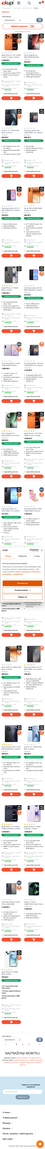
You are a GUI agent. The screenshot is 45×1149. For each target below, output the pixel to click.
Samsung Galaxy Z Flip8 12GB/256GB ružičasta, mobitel (32, 510)
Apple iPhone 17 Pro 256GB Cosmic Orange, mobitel (11, 56)
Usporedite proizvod (10, 93)
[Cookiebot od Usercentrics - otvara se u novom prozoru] (30, 550)
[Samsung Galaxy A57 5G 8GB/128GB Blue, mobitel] (34, 274)
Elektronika (17, 8)
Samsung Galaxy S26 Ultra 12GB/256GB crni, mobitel (33, 364)
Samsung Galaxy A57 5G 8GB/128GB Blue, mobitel (33, 289)
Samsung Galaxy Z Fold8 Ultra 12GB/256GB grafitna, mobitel (10, 903)
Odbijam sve (22, 597)
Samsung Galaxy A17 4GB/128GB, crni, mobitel (11, 510)
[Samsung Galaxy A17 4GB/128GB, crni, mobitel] (11, 495)
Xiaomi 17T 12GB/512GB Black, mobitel (10, 131)
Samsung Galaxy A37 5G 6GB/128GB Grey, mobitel (11, 209)
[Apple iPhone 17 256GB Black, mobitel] (11, 274)
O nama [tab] (37, 556)
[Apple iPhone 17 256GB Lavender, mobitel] (34, 813)
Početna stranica (6, 8)
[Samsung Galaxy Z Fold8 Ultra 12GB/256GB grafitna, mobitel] (11, 888)
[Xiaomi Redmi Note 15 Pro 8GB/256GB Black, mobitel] (11, 733)
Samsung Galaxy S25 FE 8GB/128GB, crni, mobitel (33, 668)
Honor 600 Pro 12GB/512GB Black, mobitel (11, 668)
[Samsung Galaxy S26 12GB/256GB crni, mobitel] (34, 117)
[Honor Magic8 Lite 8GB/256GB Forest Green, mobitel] (11, 420)
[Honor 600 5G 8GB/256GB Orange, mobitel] (34, 195)
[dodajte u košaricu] (11, 98)
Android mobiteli (22, 1058)
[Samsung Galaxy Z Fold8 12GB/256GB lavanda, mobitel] (11, 350)
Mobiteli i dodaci (27, 8)
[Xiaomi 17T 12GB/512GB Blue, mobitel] (34, 733)
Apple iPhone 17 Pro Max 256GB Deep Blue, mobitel (11, 828)
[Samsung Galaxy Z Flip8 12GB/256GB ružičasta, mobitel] (34, 495)
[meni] (19, 3)
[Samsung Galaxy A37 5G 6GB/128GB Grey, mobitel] (11, 195)
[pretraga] (29, 3)
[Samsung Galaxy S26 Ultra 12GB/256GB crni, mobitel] (34, 350)
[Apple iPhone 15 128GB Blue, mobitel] (11, 958)
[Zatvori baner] (42, 550)
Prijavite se (22, 1097)
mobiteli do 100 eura (21, 1060)
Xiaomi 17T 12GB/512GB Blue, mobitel (32, 748)
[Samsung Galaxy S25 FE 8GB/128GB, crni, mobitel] (34, 654)
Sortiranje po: (6, 16)
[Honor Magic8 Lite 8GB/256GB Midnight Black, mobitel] (33, 42)
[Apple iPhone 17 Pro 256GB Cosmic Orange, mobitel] (11, 42)
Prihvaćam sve (22, 583)
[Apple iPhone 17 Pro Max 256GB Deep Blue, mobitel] (11, 813)
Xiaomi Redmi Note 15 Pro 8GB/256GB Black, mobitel (11, 748)
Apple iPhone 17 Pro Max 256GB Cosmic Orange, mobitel (33, 434)
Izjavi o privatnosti (23, 572)
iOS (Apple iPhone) (35, 1058)
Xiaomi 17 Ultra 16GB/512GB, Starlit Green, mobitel (33, 903)
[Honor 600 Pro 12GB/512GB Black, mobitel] (11, 654)
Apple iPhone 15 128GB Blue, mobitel (10, 973)
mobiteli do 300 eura (11, 1062)
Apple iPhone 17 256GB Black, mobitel (10, 289)
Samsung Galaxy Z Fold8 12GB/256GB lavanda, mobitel (10, 364)
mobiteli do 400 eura (26, 1062)
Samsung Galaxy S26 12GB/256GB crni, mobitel (33, 131)
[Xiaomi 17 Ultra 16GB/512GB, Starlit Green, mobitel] (34, 888)
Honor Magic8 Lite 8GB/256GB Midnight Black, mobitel (31, 56)
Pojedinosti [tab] (22, 556)
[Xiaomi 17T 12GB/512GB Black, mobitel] (11, 117)
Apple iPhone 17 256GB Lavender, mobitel (32, 828)
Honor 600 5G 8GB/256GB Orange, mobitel (33, 209)
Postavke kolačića (21, 590)
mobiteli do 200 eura (36, 1060)
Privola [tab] (8, 556)
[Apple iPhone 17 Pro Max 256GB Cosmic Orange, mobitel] (34, 420)
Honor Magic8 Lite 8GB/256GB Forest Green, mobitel (11, 434)
